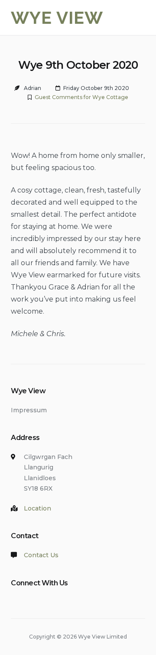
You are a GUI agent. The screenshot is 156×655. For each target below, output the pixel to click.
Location (37, 508)
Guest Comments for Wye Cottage (81, 97)
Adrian (32, 88)
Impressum (29, 410)
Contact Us (41, 555)
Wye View (57, 17)
